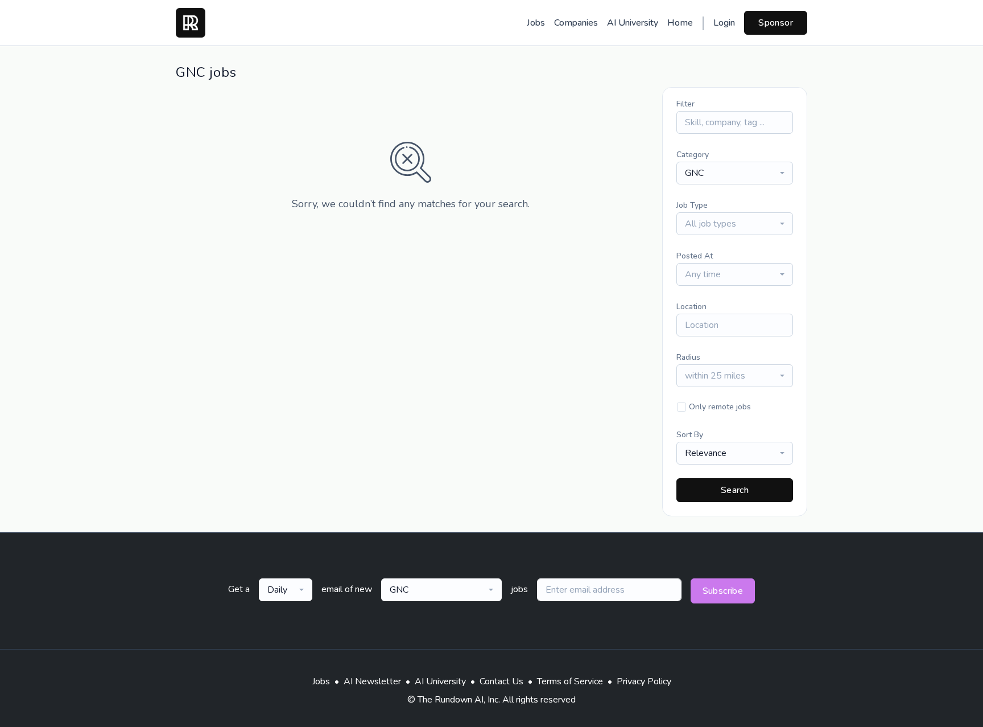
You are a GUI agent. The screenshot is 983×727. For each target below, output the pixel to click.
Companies (576, 23)
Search (735, 490)
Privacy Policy (644, 681)
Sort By (689, 434)
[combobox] (734, 173)
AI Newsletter (372, 681)
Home (680, 23)
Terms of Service (570, 681)
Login (724, 23)
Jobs (536, 23)
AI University (632, 23)
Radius (688, 357)
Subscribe (723, 591)
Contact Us (501, 681)
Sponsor (775, 23)
